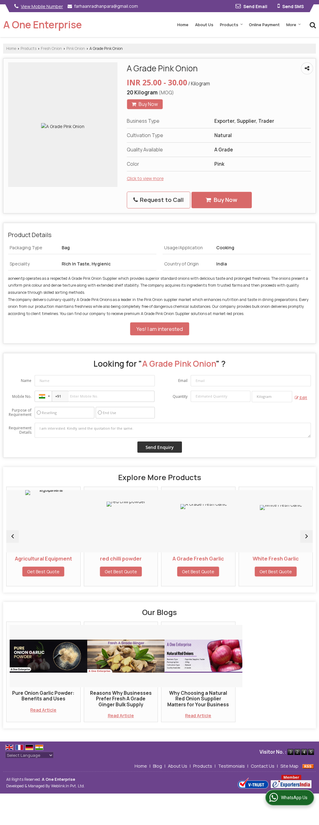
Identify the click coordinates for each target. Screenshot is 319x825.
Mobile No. (21, 396)
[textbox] (272, 396)
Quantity (180, 396)
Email (183, 380)
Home (182, 24)
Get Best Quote (85, 572)
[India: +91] (43, 396)
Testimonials (231, 766)
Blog (157, 766)
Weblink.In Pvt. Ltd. (68, 786)
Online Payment (264, 24)
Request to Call (161, 200)
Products (229, 24)
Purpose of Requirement (20, 412)
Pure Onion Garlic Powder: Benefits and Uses (43, 696)
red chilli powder (85, 558)
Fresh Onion (51, 48)
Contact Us (262, 766)
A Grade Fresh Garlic (162, 558)
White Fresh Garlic (240, 558)
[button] (42, 6)
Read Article (43, 710)
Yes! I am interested (159, 328)
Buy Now (148, 104)
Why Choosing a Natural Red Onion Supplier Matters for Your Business (198, 699)
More (291, 24)
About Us (204, 24)
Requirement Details (20, 430)
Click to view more (145, 178)
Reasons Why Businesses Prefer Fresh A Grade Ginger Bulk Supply (121, 699)
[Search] (312, 24)
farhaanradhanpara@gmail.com (106, 6)
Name (26, 380)
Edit (303, 397)
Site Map (289, 766)
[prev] (12, 536)
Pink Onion (75, 48)
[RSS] (308, 766)
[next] (306, 536)
